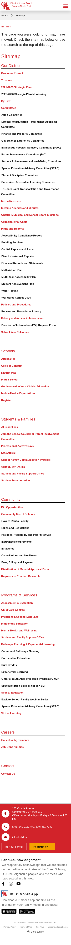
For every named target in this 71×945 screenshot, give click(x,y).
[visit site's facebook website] (3, 884)
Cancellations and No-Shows (19, 555)
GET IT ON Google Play (24, 912)
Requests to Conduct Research (20, 576)
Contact (7, 766)
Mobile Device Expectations (18, 393)
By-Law (6, 101)
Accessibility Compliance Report (21, 235)
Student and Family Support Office (22, 473)
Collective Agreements (15, 740)
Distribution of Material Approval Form (25, 569)
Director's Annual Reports (17, 256)
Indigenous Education (14, 623)
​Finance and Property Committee (21, 133)
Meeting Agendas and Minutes (19, 207)
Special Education (12, 692)
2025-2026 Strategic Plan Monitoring (23, 94)
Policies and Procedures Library (21, 311)
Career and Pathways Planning (20, 651)
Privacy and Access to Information (22, 318)
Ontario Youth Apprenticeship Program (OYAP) (30, 678)
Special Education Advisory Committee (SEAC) (30, 168)
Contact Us (8, 773)
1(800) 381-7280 (42, 826)
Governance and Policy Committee (22, 140)
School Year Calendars (15, 332)
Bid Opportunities (12, 507)
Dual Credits (9, 665)
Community (11, 499)
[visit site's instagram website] (11, 884)
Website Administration (58, 927)
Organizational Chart (14, 221)
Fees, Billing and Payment (17, 562)
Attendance (8, 358)
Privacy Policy (9, 927)
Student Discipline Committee (19, 175)
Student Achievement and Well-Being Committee (31, 161)
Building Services (12, 242)
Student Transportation (15, 480)
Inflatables (7, 548)
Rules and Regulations (15, 527)
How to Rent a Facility (14, 520)
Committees (8, 107)
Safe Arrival (8, 452)
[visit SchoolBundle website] (35, 932)
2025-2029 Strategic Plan (16, 87)
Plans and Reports (12, 228)
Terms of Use (26, 927)
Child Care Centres (13, 609)
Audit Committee (11, 114)
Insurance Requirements (16, 541)
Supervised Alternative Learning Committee (28, 182)
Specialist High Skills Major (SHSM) (23, 685)
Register (6, 400)
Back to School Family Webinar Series (24, 699)
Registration (40, 846)
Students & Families (18, 419)
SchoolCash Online (13, 466)
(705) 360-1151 (21, 826)
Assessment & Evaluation (17, 602)
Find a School (9, 379)
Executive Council (12, 73)
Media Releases (11, 201)
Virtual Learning (11, 713)
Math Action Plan (11, 270)
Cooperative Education (15, 658)
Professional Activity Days (17, 445)
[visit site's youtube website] (19, 884)
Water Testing (9, 290)
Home (4, 15)
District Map (8, 372)
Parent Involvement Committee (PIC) (23, 154)
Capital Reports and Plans (17, 249)
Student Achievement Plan (17, 283)
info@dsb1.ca (20, 837)
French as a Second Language (19, 616)
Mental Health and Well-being (19, 630)
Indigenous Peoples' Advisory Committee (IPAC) (31, 147)
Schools (8, 351)
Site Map (40, 927)
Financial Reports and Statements (22, 263)
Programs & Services (19, 595)
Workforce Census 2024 (16, 297)
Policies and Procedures (16, 304)
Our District (10, 65)
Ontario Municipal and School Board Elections (30, 214)
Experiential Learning (14, 671)
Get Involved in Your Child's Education (25, 386)
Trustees (6, 80)
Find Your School (13, 846)
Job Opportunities (12, 746)
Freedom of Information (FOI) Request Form (28, 325)
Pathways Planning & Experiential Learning (28, 644)
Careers (8, 732)
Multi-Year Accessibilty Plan (18, 276)
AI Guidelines (9, 427)
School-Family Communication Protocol (25, 459)
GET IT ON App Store (7, 912)
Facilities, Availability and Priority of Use (26, 534)
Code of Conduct (11, 365)
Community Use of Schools (18, 514)
